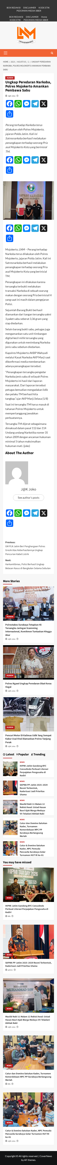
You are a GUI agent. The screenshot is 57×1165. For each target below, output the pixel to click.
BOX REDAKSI (14, 7)
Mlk (9, 916)
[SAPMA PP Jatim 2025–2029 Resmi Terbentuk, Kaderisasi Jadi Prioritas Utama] (10, 787)
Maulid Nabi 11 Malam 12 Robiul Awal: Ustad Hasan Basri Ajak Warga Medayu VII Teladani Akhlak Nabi (33, 809)
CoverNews (46, 1156)
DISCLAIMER (29, 7)
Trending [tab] (39, 754)
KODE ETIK (44, 7)
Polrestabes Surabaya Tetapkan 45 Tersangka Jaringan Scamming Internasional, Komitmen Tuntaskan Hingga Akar (28, 630)
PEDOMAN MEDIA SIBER (29, 10)
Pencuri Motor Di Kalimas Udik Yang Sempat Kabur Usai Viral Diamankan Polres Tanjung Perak (28, 739)
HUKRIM (10, 78)
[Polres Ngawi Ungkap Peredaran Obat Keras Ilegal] (28, 662)
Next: (28, 564)
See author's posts (28, 497)
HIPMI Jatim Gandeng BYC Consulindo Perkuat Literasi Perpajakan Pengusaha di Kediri (34, 770)
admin (10, 970)
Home (44, 17)
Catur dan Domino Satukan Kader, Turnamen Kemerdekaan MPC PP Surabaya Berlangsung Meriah (33, 830)
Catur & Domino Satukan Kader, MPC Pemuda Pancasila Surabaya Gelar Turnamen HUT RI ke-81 (32, 850)
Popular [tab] (23, 754)
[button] (5, 53)
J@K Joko (12, 96)
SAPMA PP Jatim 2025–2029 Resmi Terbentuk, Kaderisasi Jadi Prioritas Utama (34, 789)
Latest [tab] (9, 754)
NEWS (22, 762)
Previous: (25, 548)
